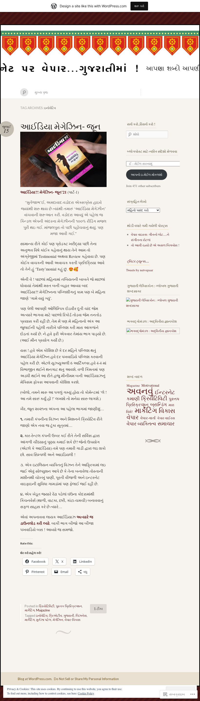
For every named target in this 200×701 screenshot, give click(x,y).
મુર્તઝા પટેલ (43, 620)
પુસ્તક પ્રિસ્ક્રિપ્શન (69, 606)
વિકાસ (167, 410)
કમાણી (133, 398)
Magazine (43, 610)
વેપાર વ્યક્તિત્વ (141, 423)
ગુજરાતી (68, 615)
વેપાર (133, 417)
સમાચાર (166, 423)
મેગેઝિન (58, 620)
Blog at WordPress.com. (35, 679)
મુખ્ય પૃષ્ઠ (41, 92)
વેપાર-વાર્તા (148, 417)
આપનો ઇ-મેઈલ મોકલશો (146, 174)
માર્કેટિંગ (30, 610)
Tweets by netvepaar (139, 270)
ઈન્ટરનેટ (165, 392)
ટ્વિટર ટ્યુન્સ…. (138, 261)
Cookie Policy (86, 693)
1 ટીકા (98, 609)
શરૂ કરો (139, 6)
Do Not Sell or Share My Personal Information (86, 679)
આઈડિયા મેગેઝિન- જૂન (60, 126)
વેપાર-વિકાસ (72, 620)
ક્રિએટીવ (55, 615)
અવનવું (140, 391)
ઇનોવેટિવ (42, 615)
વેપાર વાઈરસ (166, 418)
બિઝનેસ (81, 615)
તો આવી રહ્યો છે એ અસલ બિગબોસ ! (155, 245)
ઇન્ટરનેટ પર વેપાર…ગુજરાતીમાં (100, 55)
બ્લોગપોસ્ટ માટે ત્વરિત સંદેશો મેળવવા (152, 151)
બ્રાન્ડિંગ (158, 404)
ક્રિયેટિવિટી (46, 606)
